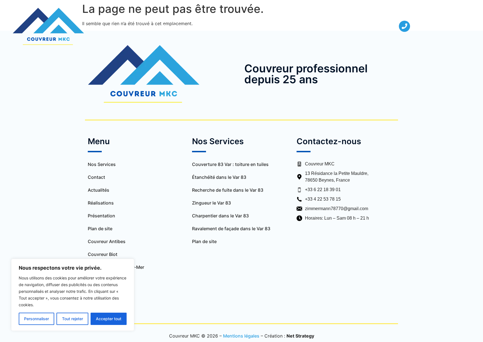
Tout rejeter (72, 318)
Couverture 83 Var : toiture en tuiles (231, 164)
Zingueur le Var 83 (211, 203)
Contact (324, 26)
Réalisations (265, 26)
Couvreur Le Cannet (109, 305)
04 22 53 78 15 (429, 26)
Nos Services (224, 26)
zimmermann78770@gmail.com (336, 208)
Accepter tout (108, 318)
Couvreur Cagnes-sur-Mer (116, 267)
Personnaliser (36, 318)
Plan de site (100, 228)
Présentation (187, 26)
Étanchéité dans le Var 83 (219, 177)
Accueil (157, 26)
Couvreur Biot (102, 254)
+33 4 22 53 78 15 (323, 199)
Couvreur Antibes (107, 241)
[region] (72, 295)
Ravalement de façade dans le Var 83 (231, 228)
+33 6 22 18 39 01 (323, 189)
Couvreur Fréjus (105, 280)
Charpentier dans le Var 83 (220, 215)
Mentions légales (241, 336)
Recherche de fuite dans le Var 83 (227, 190)
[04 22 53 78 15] (404, 26)
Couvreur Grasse (106, 293)
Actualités (297, 26)
